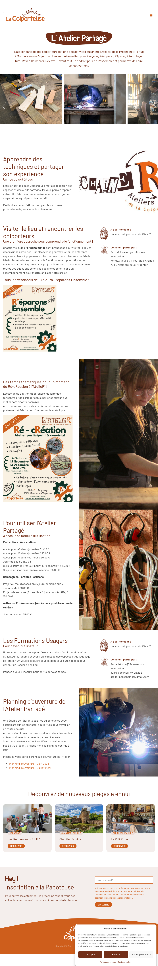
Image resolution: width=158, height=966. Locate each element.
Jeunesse (15, 833)
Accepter (90, 954)
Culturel (118, 833)
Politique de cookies (108, 962)
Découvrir (16, 846)
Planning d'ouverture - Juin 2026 (29, 763)
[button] (4, 106)
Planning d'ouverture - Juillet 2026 (30, 767)
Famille (77, 833)
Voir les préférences (141, 954)
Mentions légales (124, 962)
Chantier (66, 833)
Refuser (116, 954)
